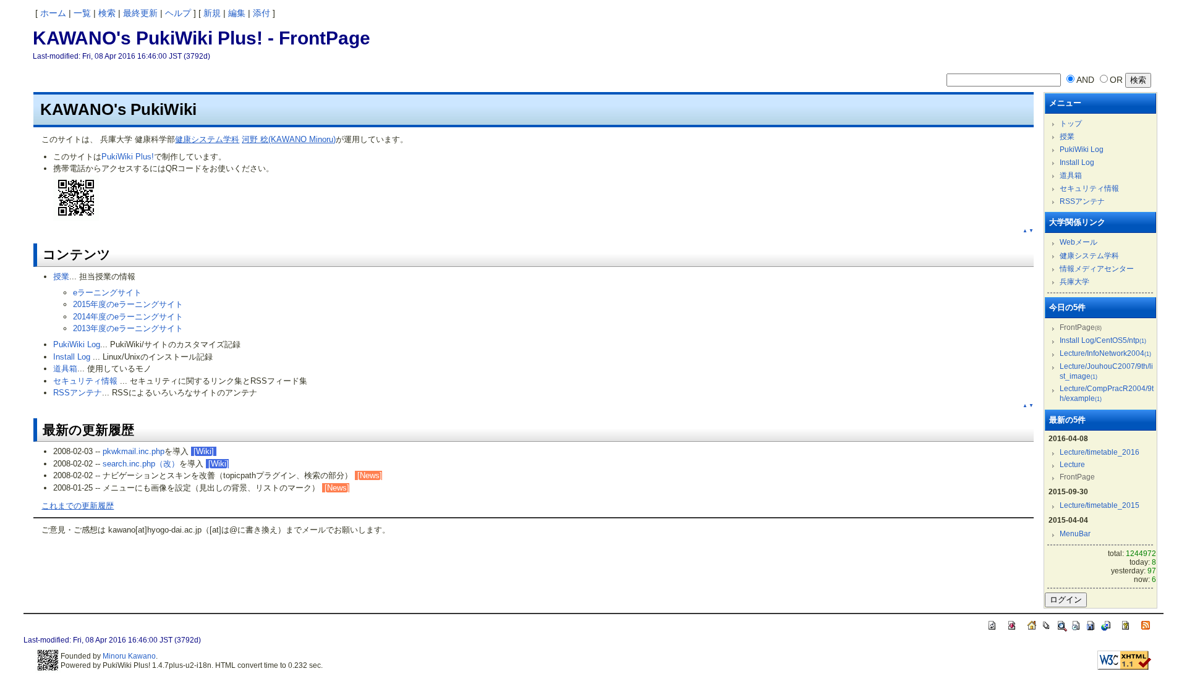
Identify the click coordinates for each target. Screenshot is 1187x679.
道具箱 (65, 368)
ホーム (53, 13)
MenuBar (1075, 533)
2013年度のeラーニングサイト (128, 328)
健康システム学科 (207, 139)
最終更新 (140, 13)
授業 (61, 276)
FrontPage (324, 38)
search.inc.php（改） (141, 463)
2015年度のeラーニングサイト (128, 304)
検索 (107, 13)
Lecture (1072, 464)
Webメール (1078, 242)
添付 (261, 13)
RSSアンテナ (77, 392)
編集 (236, 13)
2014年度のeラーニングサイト (128, 316)
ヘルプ (178, 13)
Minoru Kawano (129, 656)
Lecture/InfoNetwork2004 (1105, 353)
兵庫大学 (1074, 281)
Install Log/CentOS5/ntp (1103, 340)
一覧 (82, 13)
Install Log (71, 356)
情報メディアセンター (1097, 268)
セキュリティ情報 (85, 381)
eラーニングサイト (107, 292)
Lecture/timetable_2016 (1099, 452)
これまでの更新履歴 (77, 505)
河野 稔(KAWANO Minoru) (289, 139)
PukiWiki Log (76, 344)
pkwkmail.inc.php (133, 451)
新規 (212, 13)
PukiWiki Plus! (127, 156)
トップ (1071, 123)
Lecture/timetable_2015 (1099, 505)
